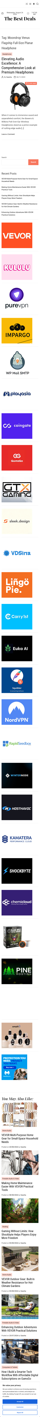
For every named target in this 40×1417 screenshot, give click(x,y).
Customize (20, 1407)
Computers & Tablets (9, 1367)
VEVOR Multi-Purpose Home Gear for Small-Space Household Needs (20, 1138)
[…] (22, 128)
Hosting (5, 1227)
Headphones (6, 54)
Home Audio (6, 1131)
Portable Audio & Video (10, 1179)
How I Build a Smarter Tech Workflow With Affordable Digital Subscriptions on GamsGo (20, 1375)
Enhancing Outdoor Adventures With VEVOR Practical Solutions (19, 1328)
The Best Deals (20, 18)
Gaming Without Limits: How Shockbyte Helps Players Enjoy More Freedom (19, 1234)
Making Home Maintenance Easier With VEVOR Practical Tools (17, 1186)
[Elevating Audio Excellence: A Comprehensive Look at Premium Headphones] (20, 95)
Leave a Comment (8, 134)
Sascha (9, 77)
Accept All (20, 1401)
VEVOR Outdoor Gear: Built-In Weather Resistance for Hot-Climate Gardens (18, 1282)
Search (4, 157)
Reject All (20, 1412)
